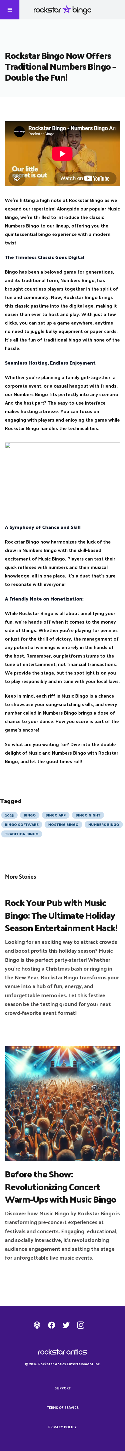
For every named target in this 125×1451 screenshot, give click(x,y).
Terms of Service (63, 1407)
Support (63, 1388)
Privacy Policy (62, 1426)
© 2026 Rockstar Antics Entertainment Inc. (62, 1363)
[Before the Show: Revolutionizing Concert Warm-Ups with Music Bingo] (62, 1103)
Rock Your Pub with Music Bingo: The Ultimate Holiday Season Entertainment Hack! (61, 915)
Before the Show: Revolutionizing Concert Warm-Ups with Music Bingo (60, 1186)
